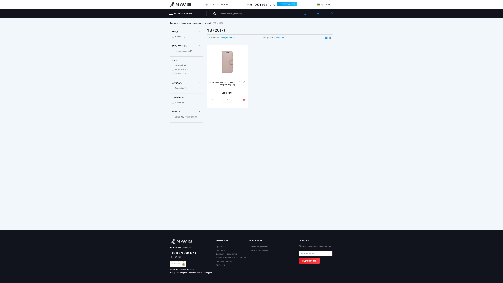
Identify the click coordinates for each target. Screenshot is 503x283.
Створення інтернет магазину (183, 273)
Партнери (220, 250)
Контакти (220, 265)
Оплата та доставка (259, 247)
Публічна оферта (224, 261)
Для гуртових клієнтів (226, 254)
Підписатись (309, 261)
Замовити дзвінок (287, 4)
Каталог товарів (183, 14)
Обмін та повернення (259, 250)
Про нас (219, 247)
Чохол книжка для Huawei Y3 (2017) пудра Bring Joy (227, 83)
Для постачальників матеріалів (231, 258)
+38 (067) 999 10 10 (261, 4)
